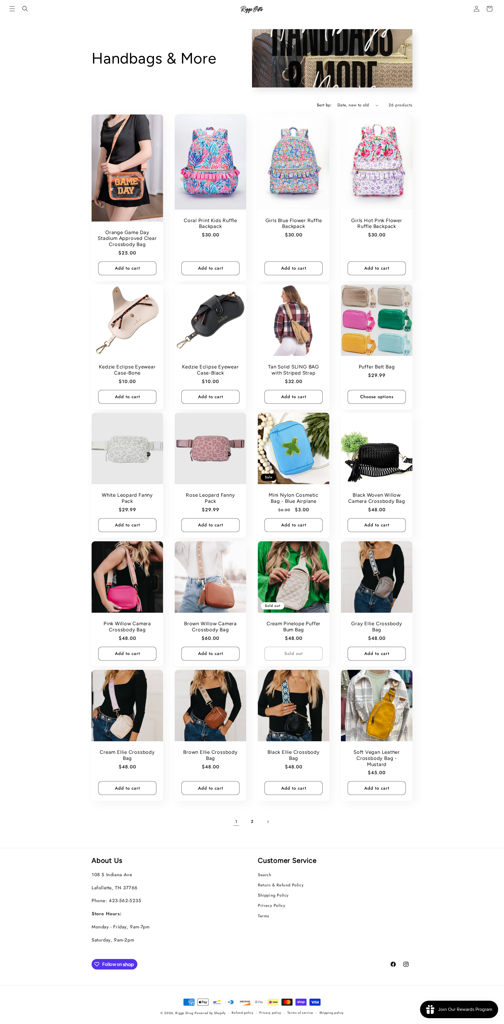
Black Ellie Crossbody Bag (293, 755)
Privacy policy (270, 1012)
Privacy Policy (271, 905)
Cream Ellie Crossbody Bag (127, 755)
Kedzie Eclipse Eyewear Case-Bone (127, 370)
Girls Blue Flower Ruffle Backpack (293, 223)
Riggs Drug (184, 1013)
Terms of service (300, 1012)
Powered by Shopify (210, 1013)
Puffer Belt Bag (377, 367)
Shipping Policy (273, 895)
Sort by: (324, 105)
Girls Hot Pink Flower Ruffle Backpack (376, 223)
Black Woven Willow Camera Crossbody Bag (376, 498)
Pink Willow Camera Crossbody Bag (127, 627)
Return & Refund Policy (281, 885)
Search (265, 875)
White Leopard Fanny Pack (127, 498)
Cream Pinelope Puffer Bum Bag (294, 627)
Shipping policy (331, 1012)
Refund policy (242, 1012)
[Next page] (267, 821)
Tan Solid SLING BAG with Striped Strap (293, 370)
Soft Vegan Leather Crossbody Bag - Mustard (377, 758)
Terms (263, 916)
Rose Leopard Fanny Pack (210, 498)
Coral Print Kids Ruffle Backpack (210, 223)
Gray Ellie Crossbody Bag (376, 627)
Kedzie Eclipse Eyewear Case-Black (210, 370)
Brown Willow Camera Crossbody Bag (210, 627)
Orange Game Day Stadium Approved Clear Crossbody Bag (127, 238)
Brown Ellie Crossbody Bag (210, 755)
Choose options (376, 397)
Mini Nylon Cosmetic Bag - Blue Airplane (293, 498)
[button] (12, 8)
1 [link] (236, 821)
